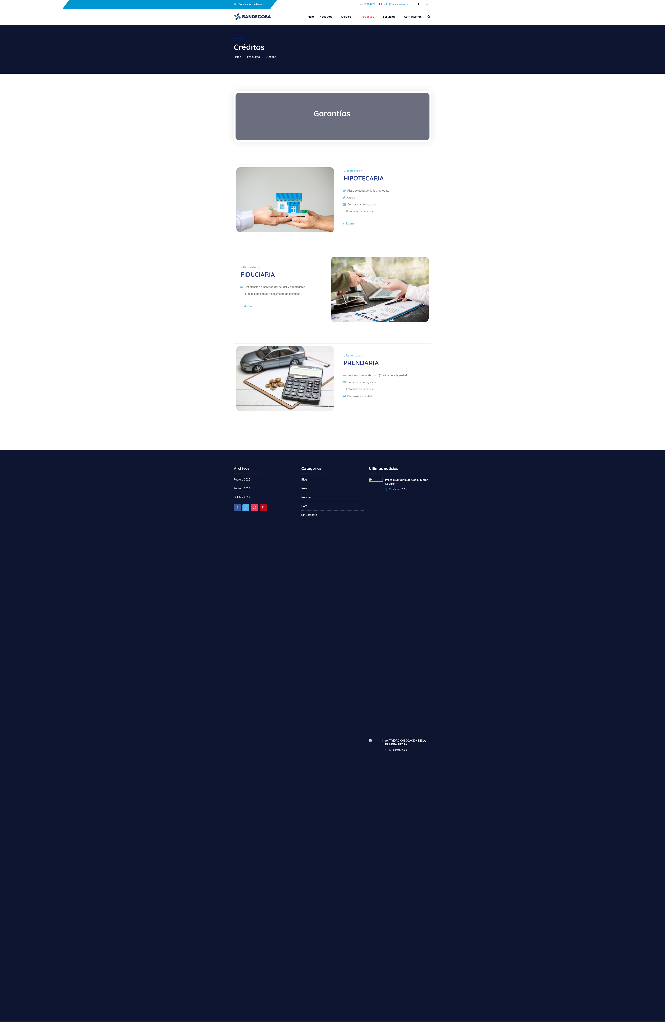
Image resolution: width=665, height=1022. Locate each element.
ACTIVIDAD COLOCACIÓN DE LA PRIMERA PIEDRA (405, 742)
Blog (304, 479)
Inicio (310, 16)
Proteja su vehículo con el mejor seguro (406, 481)
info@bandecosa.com (396, 4)
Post (304, 506)
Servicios (389, 16)
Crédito (346, 16)
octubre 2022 (242, 497)
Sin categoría (309, 515)
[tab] (387, 224)
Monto (350, 223)
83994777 (369, 4)
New (304, 488)
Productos (367, 16)
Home (237, 57)
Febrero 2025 (242, 479)
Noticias (306, 497)
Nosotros (326, 16)
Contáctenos (413, 16)
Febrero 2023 (242, 488)
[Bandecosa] (253, 17)
